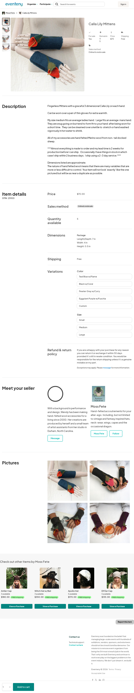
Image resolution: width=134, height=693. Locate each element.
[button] (32, 4)
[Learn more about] (55, 394)
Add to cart (23, 686)
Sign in (123, 4)
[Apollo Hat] (83, 578)
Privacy (118, 669)
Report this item (125, 622)
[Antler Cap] (16, 578)
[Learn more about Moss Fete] (98, 394)
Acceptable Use (98, 673)
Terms (111, 669)
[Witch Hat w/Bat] (50, 578)
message (107, 367)
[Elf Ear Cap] (117, 578)
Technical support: (77, 643)
